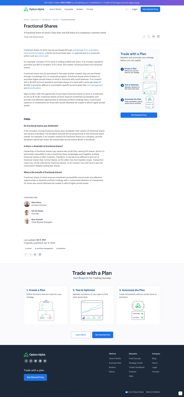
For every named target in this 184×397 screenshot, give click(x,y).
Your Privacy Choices (136, 392)
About (155, 363)
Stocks (55, 20)
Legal (154, 367)
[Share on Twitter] (149, 36)
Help (131, 376)
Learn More (81, 335)
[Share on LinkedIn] (158, 36)
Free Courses (135, 358)
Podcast (132, 372)
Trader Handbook (136, 367)
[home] (34, 9)
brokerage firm (81, 50)
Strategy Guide (135, 363)
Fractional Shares (68, 20)
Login (134, 9)
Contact (155, 372)
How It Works (55, 9)
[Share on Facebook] (153, 36)
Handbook (46, 20)
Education (35, 20)
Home (26, 20)
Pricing (89, 9)
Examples (69, 9)
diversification (34, 88)
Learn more (134, 3)
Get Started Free (150, 9)
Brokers (79, 9)
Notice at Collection (153, 392)
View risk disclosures (34, 37)
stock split (43, 56)
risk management (95, 85)
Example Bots (115, 363)
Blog (154, 358)
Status (112, 372)
